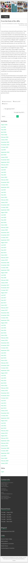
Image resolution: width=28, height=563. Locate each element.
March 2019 (4, 255)
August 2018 (4, 272)
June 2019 (3, 247)
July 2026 (3, 127)
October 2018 (4, 267)
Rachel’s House (4, 545)
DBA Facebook (4, 541)
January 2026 (4, 139)
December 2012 (5, 413)
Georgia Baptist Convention (7, 543)
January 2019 (4, 260)
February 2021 (4, 200)
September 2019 (5, 240)
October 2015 (4, 348)
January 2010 (4, 445)
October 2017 (4, 290)
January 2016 (4, 340)
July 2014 (3, 375)
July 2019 (3, 245)
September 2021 (5, 187)
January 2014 (4, 390)
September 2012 (5, 418)
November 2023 (5, 159)
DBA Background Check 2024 (7, 531)
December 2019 (5, 232)
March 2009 (4, 458)
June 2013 (3, 403)
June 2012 (3, 425)
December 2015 (5, 342)
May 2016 (3, 330)
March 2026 (4, 134)
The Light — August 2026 (7, 512)
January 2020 (4, 230)
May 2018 (3, 277)
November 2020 (5, 205)
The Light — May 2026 (6, 516)
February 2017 (4, 307)
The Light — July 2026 (6, 514)
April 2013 (3, 408)
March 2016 (4, 335)
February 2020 (4, 227)
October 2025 (4, 147)
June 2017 (3, 297)
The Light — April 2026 (6, 519)
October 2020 (4, 207)
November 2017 (5, 287)
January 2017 (4, 310)
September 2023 (5, 162)
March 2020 (4, 225)
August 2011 (4, 435)
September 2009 (5, 453)
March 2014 (4, 385)
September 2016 (5, 320)
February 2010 (4, 443)
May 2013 (3, 405)
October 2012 (4, 415)
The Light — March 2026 (6, 521)
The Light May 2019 (19, 112)
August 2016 (4, 322)
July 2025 (3, 149)
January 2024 (4, 157)
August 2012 (4, 420)
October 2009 (4, 450)
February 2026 (4, 137)
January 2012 (4, 433)
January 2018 (4, 282)
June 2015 (3, 353)
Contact (14, 560)
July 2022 (3, 169)
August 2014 (4, 373)
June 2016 (3, 327)
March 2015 (4, 360)
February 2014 (4, 388)
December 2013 (5, 393)
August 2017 (4, 292)
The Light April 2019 (8, 108)
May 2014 (3, 380)
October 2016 (4, 317)
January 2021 (4, 202)
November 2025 (5, 144)
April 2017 (3, 302)
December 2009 (5, 448)
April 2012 (3, 428)
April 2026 (3, 132)
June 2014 (3, 378)
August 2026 (4, 124)
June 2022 (3, 172)
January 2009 (4, 463)
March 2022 (4, 177)
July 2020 (3, 215)
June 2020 (3, 217)
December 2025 (5, 142)
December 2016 (5, 312)
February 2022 (4, 179)
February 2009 (4, 460)
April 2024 (3, 154)
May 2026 (3, 129)
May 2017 (3, 300)
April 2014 (3, 383)
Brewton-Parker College (6, 539)
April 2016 (3, 332)
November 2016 (5, 315)
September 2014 (5, 370)
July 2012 (3, 423)
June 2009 (3, 455)
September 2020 (5, 210)
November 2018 (5, 265)
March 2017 (4, 305)
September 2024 (5, 152)
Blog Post (5, 103)
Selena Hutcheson (7, 101)
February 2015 (4, 363)
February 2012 (4, 430)
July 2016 (3, 325)
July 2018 (3, 275)
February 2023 (4, 164)
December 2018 (5, 262)
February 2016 (4, 337)
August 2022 (4, 167)
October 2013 (4, 398)
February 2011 (4, 438)
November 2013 (5, 395)
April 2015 (3, 358)
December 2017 (5, 285)
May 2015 (3, 355)
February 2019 (4, 257)
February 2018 (4, 280)
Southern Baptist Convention (7, 548)
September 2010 (5, 440)
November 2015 (5, 345)
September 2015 (5, 350)
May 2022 (3, 174)
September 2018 (5, 270)
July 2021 (3, 189)
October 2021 (4, 184)
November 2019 (5, 235)
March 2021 (4, 197)
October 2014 (4, 368)
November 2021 (5, 182)
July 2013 (3, 400)
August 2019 (4, 242)
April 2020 (3, 222)
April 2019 (3, 252)
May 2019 (3, 250)
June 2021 (3, 192)
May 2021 (3, 195)
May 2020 (3, 220)
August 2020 (4, 212)
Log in (2, 471)
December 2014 (5, 365)
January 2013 (4, 410)
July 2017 (3, 295)
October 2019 (4, 237)
